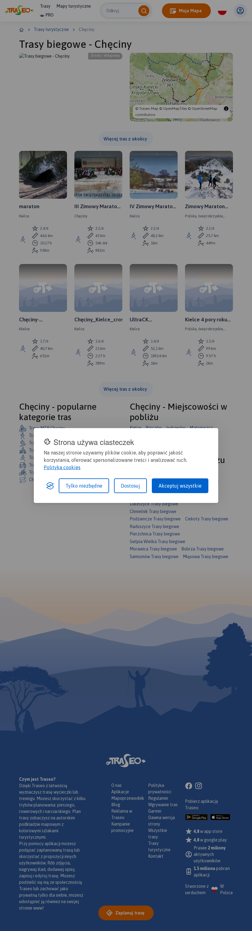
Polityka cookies (62, 467)
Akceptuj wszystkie (180, 485)
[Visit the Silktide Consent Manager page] (50, 485)
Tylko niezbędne (83, 485)
